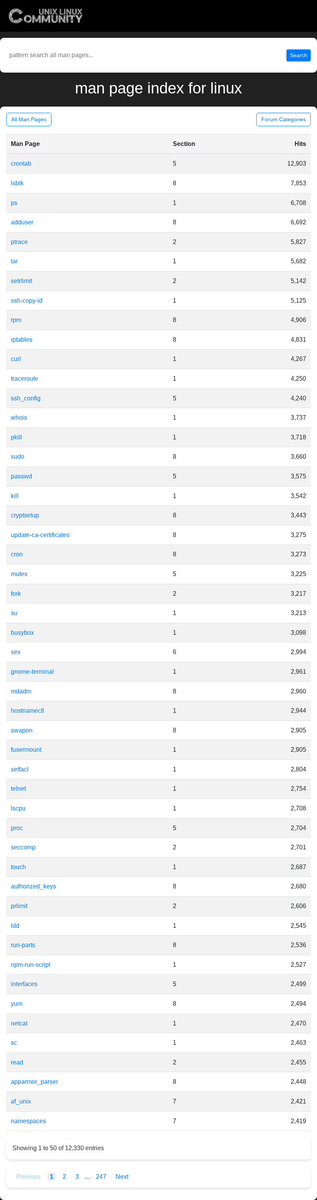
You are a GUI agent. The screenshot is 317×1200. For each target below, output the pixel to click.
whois (19, 417)
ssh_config (26, 398)
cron (17, 554)
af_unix (21, 1101)
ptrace (19, 242)
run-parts (23, 945)
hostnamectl (27, 710)
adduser (22, 222)
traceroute (24, 378)
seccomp (23, 847)
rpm (16, 320)
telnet (18, 788)
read (17, 1062)
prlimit (19, 906)
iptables (21, 339)
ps (14, 203)
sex (15, 652)
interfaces (24, 984)
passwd (21, 476)
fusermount (26, 749)
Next (122, 1176)
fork (16, 593)
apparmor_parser (34, 1081)
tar (14, 261)
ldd (15, 925)
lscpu (18, 808)
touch (18, 867)
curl (16, 359)
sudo (17, 456)
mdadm (21, 691)
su (14, 613)
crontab (21, 163)
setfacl (20, 769)
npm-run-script (30, 964)
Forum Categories (283, 119)
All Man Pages (28, 119)
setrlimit (21, 281)
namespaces (28, 1121)
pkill (16, 437)
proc (17, 828)
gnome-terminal (32, 671)
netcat (19, 1023)
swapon (21, 730)
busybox (22, 632)
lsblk (17, 183)
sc (14, 1042)
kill (15, 496)
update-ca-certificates (40, 535)
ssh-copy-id (27, 300)
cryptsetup (25, 515)
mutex (19, 574)
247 (102, 1176)
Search (298, 55)
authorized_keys (33, 886)
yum (16, 1003)
